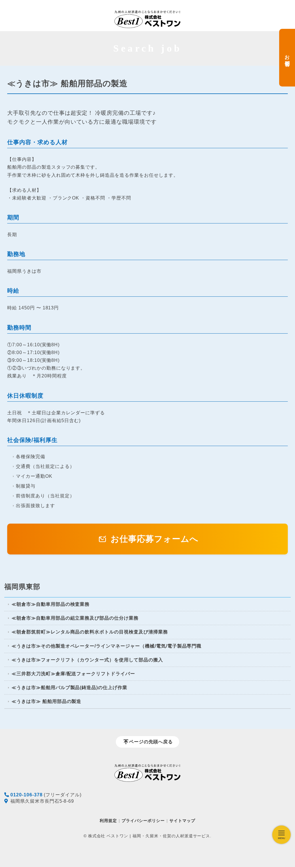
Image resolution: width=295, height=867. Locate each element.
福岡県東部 (22, 586)
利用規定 (108, 820)
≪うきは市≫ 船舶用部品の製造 (46, 701)
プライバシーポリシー (143, 820)
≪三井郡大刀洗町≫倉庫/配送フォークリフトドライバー (73, 673)
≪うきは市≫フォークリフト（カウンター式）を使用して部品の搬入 (87, 659)
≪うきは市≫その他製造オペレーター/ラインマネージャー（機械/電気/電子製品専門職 (106, 646)
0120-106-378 (26, 794)
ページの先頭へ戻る (151, 741)
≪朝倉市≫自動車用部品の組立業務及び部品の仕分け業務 (75, 618)
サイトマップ (182, 820)
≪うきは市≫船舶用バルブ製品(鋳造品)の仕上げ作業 (69, 687)
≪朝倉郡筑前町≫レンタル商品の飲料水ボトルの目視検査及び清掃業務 (90, 631)
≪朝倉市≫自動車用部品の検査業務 (51, 604)
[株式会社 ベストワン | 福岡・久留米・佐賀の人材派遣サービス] (147, 19)
